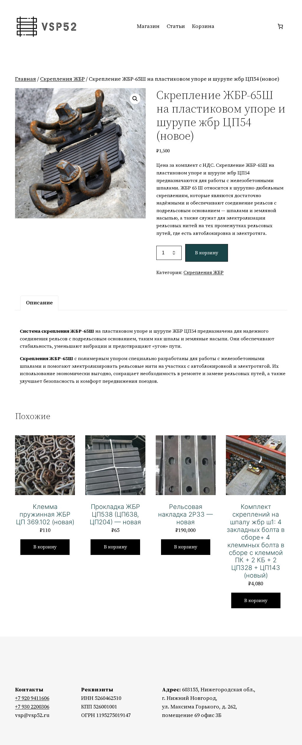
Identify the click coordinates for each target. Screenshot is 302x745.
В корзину (206, 252)
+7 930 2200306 (32, 706)
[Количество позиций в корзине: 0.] (280, 26)
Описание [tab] (39, 302)
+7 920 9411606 (32, 698)
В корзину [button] (45, 546)
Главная (25, 79)
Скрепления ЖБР (62, 79)
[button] (135, 98)
